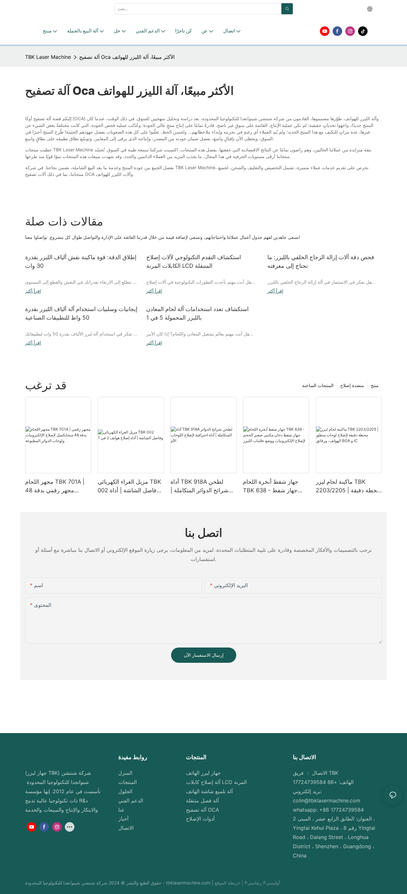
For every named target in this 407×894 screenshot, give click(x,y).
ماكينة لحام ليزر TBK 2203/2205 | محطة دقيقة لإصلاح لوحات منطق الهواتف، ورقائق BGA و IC (348, 486)
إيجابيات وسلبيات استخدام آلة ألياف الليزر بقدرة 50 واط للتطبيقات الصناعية (81, 313)
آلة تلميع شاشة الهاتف (209, 791)
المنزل (125, 773)
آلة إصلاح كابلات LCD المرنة (216, 782)
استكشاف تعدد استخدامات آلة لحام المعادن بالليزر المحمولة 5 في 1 (197, 313)
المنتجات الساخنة (318, 385)
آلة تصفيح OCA (202, 810)
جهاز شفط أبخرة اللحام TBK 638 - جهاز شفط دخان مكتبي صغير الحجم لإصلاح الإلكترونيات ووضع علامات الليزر (272, 486)
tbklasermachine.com (189, 882)
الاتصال (126, 828)
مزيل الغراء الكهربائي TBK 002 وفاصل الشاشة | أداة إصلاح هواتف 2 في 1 (129, 486)
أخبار (123, 818)
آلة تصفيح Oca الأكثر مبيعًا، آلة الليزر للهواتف (127, 57)
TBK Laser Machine (48, 57)
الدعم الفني (130, 800)
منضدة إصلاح (352, 385)
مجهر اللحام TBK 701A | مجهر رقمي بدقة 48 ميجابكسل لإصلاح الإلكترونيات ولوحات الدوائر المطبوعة (57, 486)
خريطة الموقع (228, 882)
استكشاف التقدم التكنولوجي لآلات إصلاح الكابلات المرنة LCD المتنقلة (193, 261)
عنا (121, 810)
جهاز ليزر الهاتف (203, 773)
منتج (375, 385)
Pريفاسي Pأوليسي (262, 882)
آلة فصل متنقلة (202, 800)
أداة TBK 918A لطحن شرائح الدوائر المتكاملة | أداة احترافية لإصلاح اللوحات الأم (203, 486)
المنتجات (127, 782)
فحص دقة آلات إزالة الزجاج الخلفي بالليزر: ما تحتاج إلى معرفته (320, 261)
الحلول (125, 791)
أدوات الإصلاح (200, 818)
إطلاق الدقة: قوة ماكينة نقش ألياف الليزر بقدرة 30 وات (80, 261)
